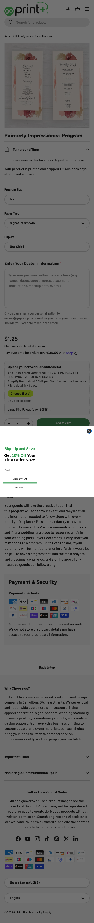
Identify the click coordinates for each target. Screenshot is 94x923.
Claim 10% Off (20, 482)
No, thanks (20, 491)
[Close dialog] (89, 429)
